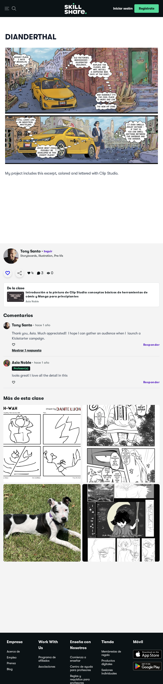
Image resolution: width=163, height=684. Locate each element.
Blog (10, 669)
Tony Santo (30, 251)
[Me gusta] (7, 273)
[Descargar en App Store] (144, 654)
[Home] (76, 8)
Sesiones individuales (109, 671)
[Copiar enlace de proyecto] (19, 273)
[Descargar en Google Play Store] (144, 666)
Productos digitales (108, 662)
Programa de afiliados (47, 659)
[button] (7, 8)
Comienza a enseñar (78, 659)
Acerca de (13, 651)
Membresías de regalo (111, 653)
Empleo (12, 657)
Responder (151, 344)
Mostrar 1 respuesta (26, 350)
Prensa (11, 663)
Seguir (48, 251)
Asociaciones (46, 666)
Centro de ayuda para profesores (81, 668)
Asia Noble (21, 362)
